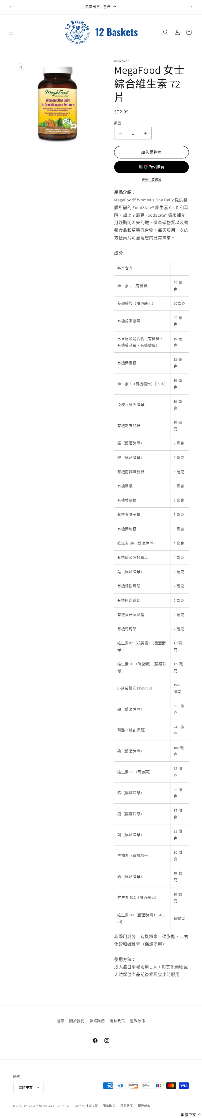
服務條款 (144, 1106)
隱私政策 (117, 1020)
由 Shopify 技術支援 (84, 1106)
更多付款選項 (151, 180)
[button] (11, 32)
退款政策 (137, 1020)
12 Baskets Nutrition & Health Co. (47, 1106)
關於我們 (76, 1020)
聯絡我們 (97, 1020)
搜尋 (60, 1020)
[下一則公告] (192, 7)
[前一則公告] (10, 7)
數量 (117, 123)
